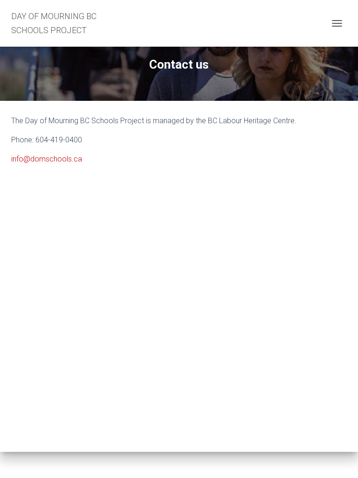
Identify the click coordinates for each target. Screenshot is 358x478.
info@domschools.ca (46, 159)
